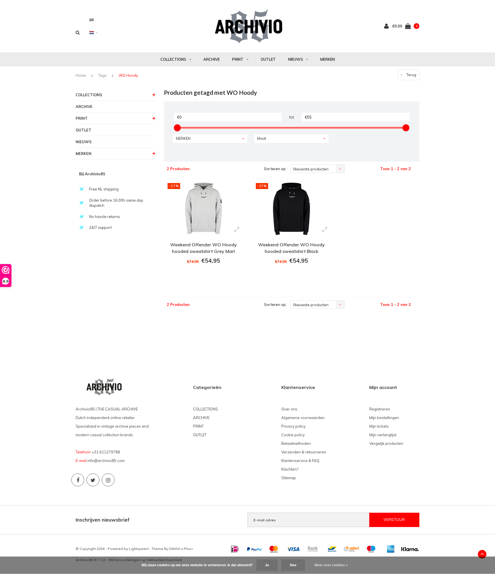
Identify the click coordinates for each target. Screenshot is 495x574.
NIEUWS (295, 59)
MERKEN (327, 59)
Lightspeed (138, 549)
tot (291, 117)
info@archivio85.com (106, 460)
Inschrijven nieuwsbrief (102, 520)
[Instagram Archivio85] (108, 479)
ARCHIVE (211, 59)
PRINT (237, 59)
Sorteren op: (275, 168)
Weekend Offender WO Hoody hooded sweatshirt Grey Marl (203, 248)
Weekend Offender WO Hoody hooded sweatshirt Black (291, 248)
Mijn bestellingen (384, 417)
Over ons (289, 409)
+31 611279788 (106, 452)
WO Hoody (128, 75)
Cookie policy (293, 435)
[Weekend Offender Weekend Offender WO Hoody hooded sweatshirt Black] (291, 208)
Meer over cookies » (331, 565)
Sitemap (288, 477)
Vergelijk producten (386, 443)
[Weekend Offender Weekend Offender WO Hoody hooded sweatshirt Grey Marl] (203, 208)
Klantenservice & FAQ (300, 460)
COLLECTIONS (173, 59)
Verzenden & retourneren (303, 452)
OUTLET (268, 59)
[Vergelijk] (91, 19)
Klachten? (289, 469)
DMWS (174, 549)
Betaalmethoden (296, 443)
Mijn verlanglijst (382, 435)
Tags (102, 75)
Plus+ (188, 549)
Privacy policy (293, 426)
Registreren (379, 409)
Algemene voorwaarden (303, 417)
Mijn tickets (379, 426)
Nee (293, 565)
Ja (267, 565)
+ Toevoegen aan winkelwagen (202, 276)
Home (81, 75)
